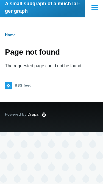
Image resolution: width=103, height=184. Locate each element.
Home (10, 35)
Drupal (33, 114)
